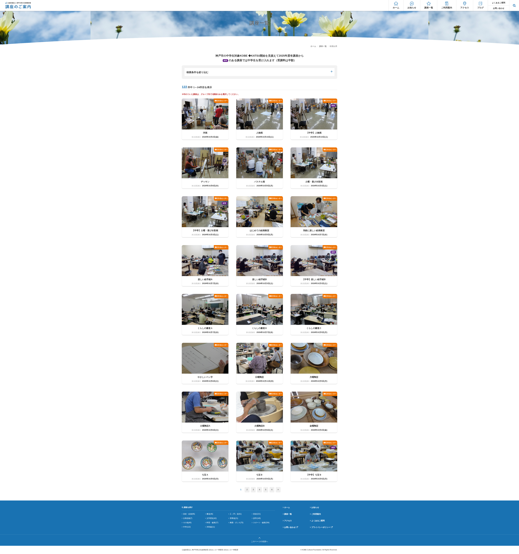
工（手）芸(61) (236, 514)
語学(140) (257, 518)
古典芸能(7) (187, 518)
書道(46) (210, 514)
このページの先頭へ (259, 541)
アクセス (464, 7)
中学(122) (187, 527)
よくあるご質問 (498, 3)
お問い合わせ (498, 8)
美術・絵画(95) (189, 514)
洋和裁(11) (211, 527)
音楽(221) (257, 514)
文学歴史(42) (212, 518)
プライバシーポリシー (320, 527)
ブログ (480, 7)
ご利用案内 (446, 7)
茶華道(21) (234, 518)
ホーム (396, 7)
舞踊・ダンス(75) (236, 523)
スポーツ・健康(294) (261, 523)
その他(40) (187, 523)
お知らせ (411, 7)
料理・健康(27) (212, 523)
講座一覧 (428, 7)
